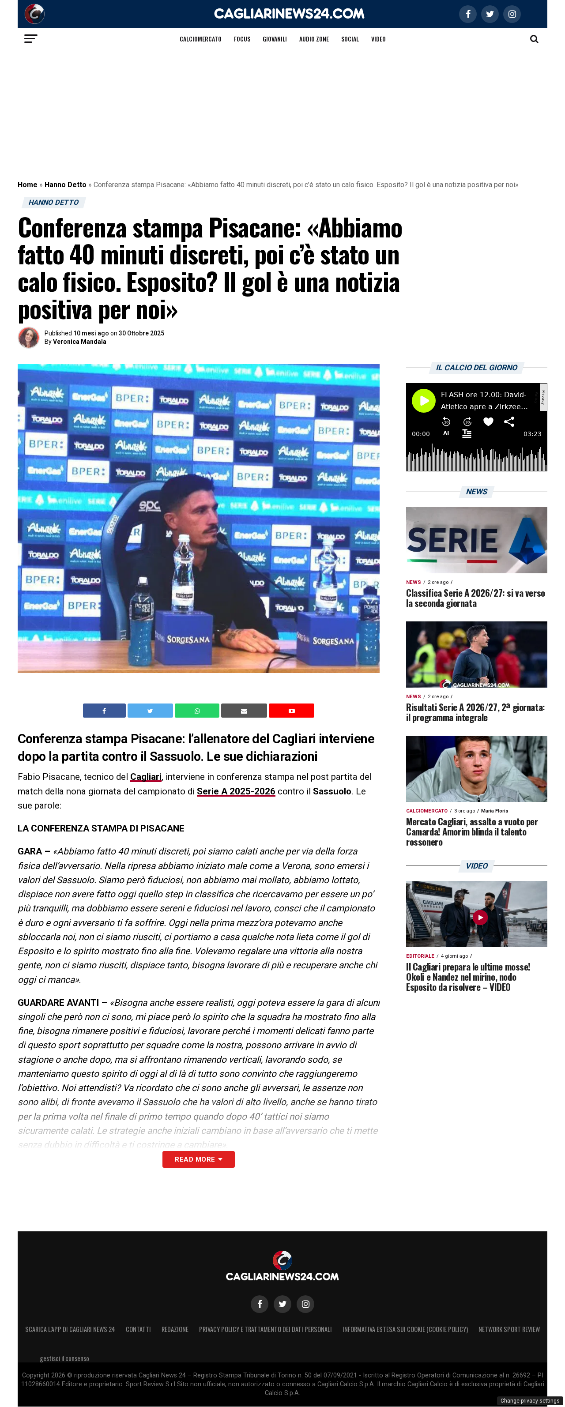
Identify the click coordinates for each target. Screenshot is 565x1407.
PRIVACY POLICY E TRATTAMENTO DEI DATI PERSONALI (265, 1329)
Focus (242, 38)
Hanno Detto (66, 185)
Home (28, 185)
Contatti (138, 1329)
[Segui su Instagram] (305, 1304)
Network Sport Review (509, 1329)
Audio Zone (314, 38)
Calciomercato (201, 38)
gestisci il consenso (64, 1358)
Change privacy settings (530, 1401)
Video (378, 38)
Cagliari (146, 776)
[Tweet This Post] (151, 711)
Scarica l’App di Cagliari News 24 (70, 1329)
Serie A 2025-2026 (236, 791)
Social (350, 38)
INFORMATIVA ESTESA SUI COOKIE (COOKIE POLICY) (405, 1329)
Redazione (175, 1329)
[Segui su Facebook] (259, 1304)
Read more (195, 1159)
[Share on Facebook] (105, 711)
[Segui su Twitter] (282, 1304)
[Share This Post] (198, 711)
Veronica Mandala (79, 341)
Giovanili (275, 38)
